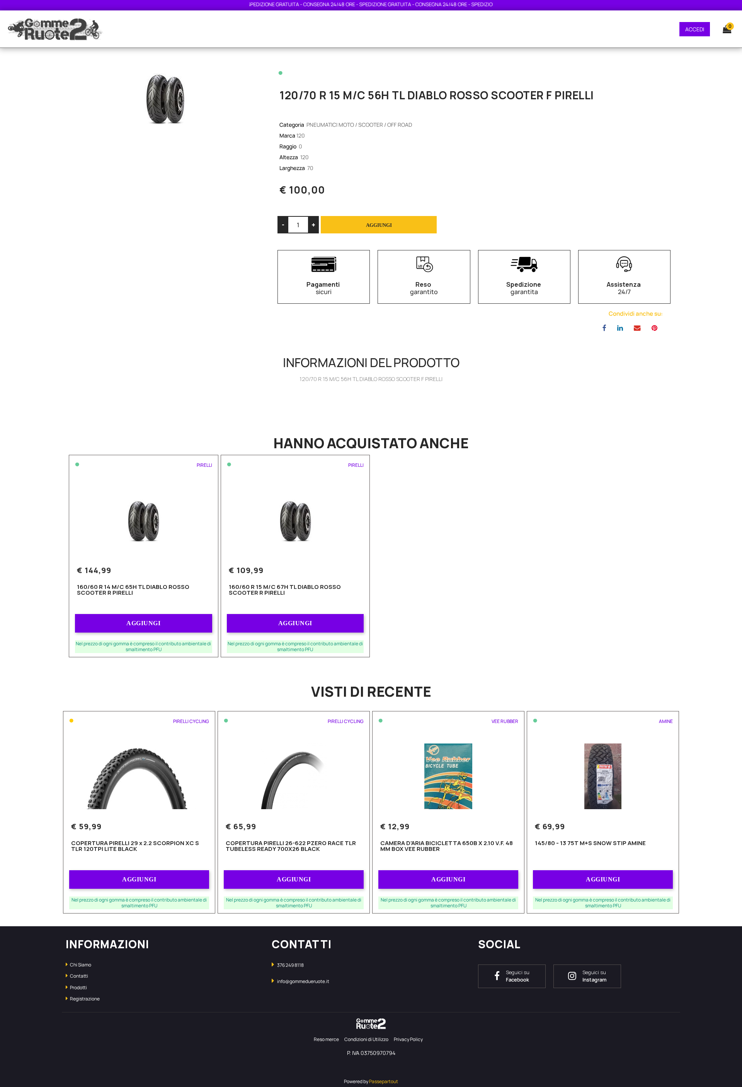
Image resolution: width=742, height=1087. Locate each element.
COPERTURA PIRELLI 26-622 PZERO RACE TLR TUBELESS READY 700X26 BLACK (291, 846)
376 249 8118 (290, 965)
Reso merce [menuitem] (326, 1039)
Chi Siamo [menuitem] (80, 964)
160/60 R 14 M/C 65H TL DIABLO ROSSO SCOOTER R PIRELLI (133, 590)
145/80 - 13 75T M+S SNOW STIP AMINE (590, 843)
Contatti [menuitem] (78, 976)
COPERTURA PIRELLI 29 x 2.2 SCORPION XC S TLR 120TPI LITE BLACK (135, 846)
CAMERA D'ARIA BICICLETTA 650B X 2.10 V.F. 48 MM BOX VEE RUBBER (446, 846)
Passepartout (383, 1081)
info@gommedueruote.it (303, 981)
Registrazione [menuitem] (84, 998)
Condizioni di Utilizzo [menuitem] (366, 1039)
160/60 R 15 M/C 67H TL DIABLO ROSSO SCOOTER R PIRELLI (285, 590)
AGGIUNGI (143, 623)
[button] (165, 97)
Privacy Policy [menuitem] (408, 1039)
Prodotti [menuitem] (78, 987)
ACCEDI (694, 29)
